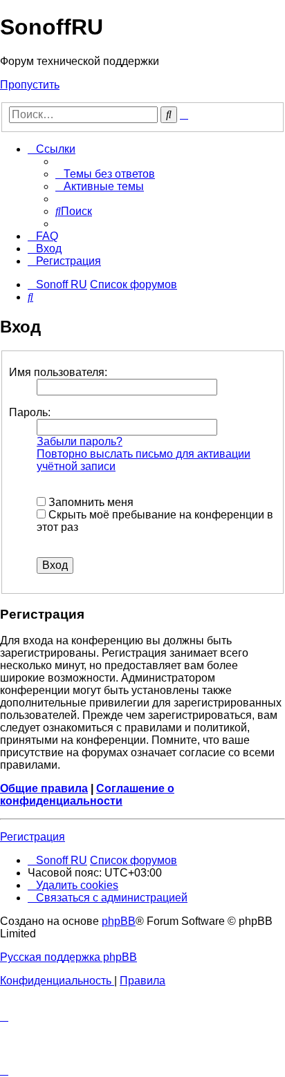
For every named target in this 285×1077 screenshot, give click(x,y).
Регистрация (32, 837)
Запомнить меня (90, 502)
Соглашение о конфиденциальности (87, 795)
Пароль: (29, 412)
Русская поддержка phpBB (68, 957)
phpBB (119, 921)
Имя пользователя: (58, 372)
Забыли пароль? (79, 441)
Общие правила (44, 788)
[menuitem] (105, 174)
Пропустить (29, 85)
